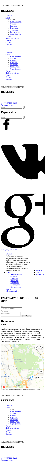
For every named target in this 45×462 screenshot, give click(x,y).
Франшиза (14, 30)
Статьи (8, 42)
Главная (9, 16)
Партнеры (14, 28)
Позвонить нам (7, 105)
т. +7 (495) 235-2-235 (9, 103)
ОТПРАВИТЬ (26, 316)
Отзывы (13, 24)
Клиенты (13, 26)
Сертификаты (15, 34)
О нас (8, 18)
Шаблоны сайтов (12, 38)
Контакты (9, 44)
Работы (8, 40)
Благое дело (15, 32)
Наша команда (15, 22)
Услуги (8, 36)
